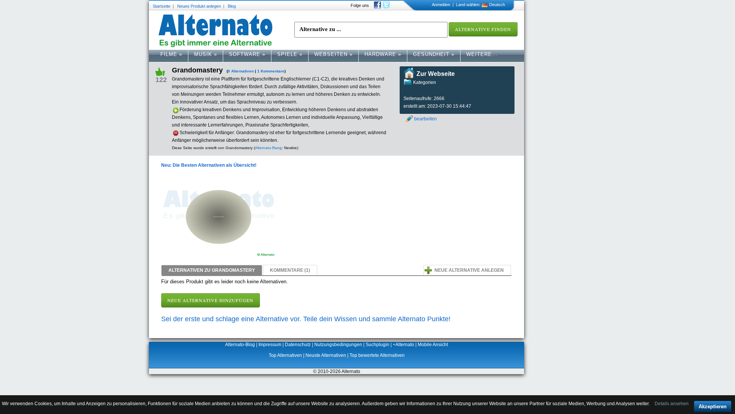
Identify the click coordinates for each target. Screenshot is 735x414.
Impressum (269, 344)
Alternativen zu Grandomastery (211, 270)
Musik (205, 54)
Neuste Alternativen (325, 355)
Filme (171, 54)
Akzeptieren (713, 406)
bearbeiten (425, 119)
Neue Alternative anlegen (469, 270)
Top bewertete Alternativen (377, 355)
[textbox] (371, 30)
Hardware (382, 54)
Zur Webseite (435, 74)
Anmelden (441, 4)
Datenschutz (298, 344)
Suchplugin (377, 344)
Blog (232, 6)
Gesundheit (433, 54)
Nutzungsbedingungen (338, 344)
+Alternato (403, 344)
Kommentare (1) (290, 270)
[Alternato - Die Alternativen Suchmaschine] (215, 31)
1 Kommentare (270, 71)
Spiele (289, 54)
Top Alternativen (285, 355)
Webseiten (333, 54)
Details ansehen (672, 403)
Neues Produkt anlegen (199, 6)
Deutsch (497, 4)
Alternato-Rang (268, 148)
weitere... (482, 54)
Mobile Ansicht (433, 344)
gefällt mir (163, 71)
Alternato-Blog (240, 344)
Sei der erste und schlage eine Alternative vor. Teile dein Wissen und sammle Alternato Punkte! (306, 319)
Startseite (161, 6)
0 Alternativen (241, 71)
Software (247, 54)
